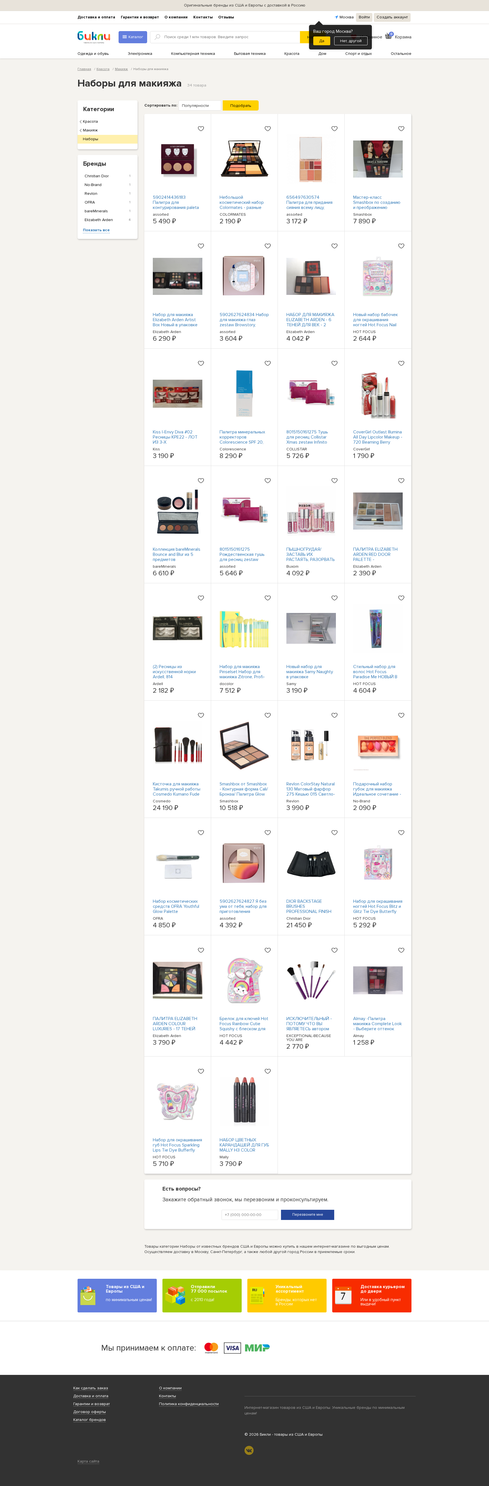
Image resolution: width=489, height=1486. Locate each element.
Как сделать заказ (90, 1388)
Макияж (90, 130)
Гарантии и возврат (140, 17)
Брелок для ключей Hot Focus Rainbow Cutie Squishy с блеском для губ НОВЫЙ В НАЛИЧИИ (244, 1026)
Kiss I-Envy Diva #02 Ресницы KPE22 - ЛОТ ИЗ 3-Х (175, 437)
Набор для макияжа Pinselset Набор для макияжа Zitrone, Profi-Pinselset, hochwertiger (242, 674)
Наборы (90, 139)
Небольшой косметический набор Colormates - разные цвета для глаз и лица (242, 205)
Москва (347, 17)
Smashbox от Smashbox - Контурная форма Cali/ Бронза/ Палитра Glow (244, 789)
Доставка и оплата (96, 17)
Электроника (140, 53)
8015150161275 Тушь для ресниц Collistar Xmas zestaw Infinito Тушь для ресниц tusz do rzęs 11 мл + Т (308, 442)
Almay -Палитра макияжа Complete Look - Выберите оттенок (377, 1024)
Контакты (203, 17)
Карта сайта (88, 1461)
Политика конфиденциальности (189, 1403)
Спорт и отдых (358, 53)
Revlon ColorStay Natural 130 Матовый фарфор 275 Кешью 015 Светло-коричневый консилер (310, 791)
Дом (322, 53)
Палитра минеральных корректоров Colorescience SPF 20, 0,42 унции (242, 439)
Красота (291, 53)
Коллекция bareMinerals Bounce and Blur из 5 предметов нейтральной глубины (176, 557)
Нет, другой (351, 40)
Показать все (96, 230)
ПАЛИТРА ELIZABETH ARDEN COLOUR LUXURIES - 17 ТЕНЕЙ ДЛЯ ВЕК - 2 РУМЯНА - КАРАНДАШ (176, 1029)
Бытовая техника (250, 53)
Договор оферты (89, 1411)
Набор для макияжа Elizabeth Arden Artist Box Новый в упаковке (175, 320)
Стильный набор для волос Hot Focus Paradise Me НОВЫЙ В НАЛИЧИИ (375, 674)
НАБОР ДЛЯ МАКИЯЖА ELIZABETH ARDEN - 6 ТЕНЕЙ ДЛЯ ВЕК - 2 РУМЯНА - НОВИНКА (310, 322)
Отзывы (226, 17)
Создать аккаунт (392, 17)
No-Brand (107, 184)
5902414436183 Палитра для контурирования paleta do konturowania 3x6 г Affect (176, 208)
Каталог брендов (89, 1419)
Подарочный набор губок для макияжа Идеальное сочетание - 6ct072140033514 (377, 791)
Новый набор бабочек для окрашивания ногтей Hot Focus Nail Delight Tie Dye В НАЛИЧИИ (375, 325)
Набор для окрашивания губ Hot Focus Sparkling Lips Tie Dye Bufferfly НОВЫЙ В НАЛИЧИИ (177, 1147)
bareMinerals (107, 211)
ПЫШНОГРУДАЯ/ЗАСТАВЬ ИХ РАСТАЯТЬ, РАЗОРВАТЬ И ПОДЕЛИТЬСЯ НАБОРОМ (310, 560)
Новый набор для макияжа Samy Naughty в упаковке (309, 672)
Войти (364, 17)
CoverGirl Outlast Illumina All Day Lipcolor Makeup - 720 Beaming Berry (377, 437)
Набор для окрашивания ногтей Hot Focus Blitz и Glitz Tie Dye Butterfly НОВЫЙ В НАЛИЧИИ (377, 908)
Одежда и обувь (93, 53)
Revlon (107, 193)
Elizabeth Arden (107, 219)
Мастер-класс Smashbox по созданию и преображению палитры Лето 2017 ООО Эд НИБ (376, 208)
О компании (176, 17)
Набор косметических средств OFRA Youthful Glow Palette (176, 906)
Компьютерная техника (193, 53)
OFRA (107, 202)
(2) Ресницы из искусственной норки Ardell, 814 (174, 672)
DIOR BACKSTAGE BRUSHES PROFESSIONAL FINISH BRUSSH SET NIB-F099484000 (308, 911)
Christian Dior (107, 176)
